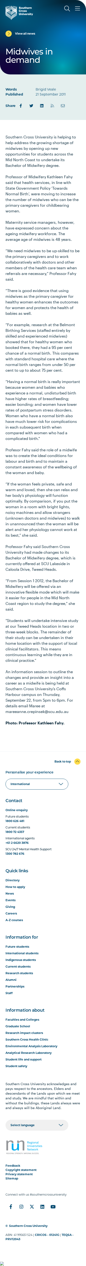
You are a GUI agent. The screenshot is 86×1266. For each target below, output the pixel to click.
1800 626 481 (14, 821)
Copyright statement (21, 1170)
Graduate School (17, 1026)
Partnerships (14, 986)
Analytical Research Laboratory (28, 1053)
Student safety (16, 1066)
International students (21, 953)
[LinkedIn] (42, 106)
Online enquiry (16, 810)
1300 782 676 (14, 853)
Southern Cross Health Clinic (26, 1039)
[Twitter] (31, 106)
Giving (10, 907)
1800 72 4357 (14, 832)
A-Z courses (14, 920)
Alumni (10, 980)
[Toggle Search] (67, 8)
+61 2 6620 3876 (17, 843)
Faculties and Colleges (22, 1019)
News (9, 893)
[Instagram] (21, 1207)
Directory (12, 880)
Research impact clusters (24, 1033)
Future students (17, 946)
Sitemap (11, 1178)
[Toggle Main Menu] (77, 8)
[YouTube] (53, 1207)
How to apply (15, 887)
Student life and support (23, 1059)
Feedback (12, 1165)
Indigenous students (20, 960)
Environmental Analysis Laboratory (31, 1046)
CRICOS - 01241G (47, 1235)
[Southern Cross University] (19, 12)
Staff (9, 993)
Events (10, 900)
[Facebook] (21, 106)
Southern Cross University (28, 1226)
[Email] (63, 106)
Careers (11, 913)
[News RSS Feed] (52, 106)
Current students (18, 966)
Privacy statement (19, 1174)
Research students (19, 973)
